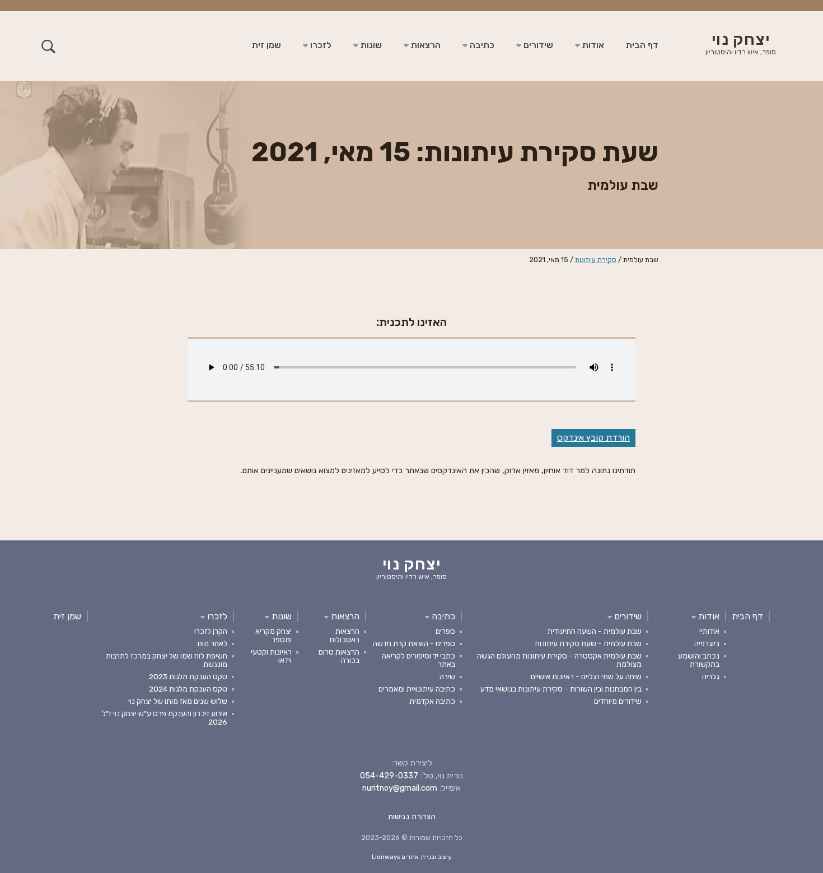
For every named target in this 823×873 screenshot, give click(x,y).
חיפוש (48, 46)
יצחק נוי (740, 45)
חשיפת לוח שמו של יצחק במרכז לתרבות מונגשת (166, 660)
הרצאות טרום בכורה (339, 656)
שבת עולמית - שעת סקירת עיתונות (588, 643)
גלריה (710, 676)
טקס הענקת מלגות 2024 (188, 688)
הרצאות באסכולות (344, 635)
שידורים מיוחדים (618, 701)
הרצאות (425, 45)
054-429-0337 (389, 776)
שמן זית (266, 45)
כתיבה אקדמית (432, 701)
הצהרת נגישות (412, 816)
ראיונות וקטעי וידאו (271, 656)
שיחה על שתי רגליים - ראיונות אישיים (586, 676)
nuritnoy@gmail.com (399, 788)
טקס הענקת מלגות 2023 (188, 676)
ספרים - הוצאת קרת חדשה (414, 643)
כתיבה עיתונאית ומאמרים (416, 688)
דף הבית (642, 45)
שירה (447, 676)
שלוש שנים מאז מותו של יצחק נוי (177, 701)
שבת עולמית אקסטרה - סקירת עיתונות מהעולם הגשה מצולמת (559, 660)
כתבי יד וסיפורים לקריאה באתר (418, 660)
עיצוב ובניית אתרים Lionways (412, 857)
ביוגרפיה (706, 643)
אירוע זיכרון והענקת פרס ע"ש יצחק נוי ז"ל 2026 (164, 717)
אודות (592, 45)
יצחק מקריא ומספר (273, 635)
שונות (370, 45)
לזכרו (319, 45)
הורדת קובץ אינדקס (593, 437)
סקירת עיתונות (595, 259)
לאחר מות (212, 643)
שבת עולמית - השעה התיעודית (595, 631)
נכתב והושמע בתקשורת (698, 660)
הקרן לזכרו (210, 631)
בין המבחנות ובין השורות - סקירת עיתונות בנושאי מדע (561, 688)
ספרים (445, 631)
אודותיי (709, 631)
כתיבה (480, 45)
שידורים (537, 45)
